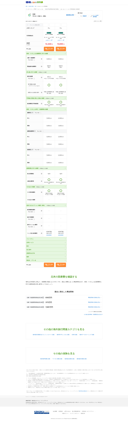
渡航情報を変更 (70, 15)
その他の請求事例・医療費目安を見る (92, 314)
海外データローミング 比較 (87, 334)
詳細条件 (85, 16)
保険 (26, 6)
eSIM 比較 (74, 334)
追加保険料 (49, 235)
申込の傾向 (30, 59)
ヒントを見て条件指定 (96, 16)
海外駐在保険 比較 (69, 359)
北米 (35, 6)
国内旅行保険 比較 (82, 359)
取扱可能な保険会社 (83, 391)
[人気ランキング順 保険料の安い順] (97, 21)
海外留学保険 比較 (45, 359)
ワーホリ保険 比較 (57, 359)
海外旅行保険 (31, 6)
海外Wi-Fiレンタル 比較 (63, 334)
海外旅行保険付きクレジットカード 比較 (43, 334)
